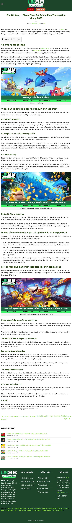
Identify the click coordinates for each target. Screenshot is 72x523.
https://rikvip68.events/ (45, 508)
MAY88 (29, 510)
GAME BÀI (59, 510)
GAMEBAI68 (9, 510)
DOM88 (49, 510)
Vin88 (24, 508)
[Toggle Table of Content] (18, 39)
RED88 (24, 510)
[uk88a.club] (36, 4)
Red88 (20, 508)
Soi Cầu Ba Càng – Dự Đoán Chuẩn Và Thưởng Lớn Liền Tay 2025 (27, 451)
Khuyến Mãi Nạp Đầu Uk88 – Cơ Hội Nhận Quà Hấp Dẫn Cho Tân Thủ (28, 439)
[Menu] (2, 4)
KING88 (65, 508)
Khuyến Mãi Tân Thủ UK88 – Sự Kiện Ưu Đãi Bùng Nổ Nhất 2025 (27, 433)
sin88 (54, 508)
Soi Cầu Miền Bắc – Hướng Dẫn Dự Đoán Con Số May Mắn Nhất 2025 (28, 457)
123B (19, 510)
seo (44, 23)
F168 (2, 510)
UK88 (34, 510)
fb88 (28, 508)
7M (15, 510)
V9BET (39, 510)
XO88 (31, 508)
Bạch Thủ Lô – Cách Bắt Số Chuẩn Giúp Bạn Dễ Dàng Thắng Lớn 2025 (29, 445)
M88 (54, 510)
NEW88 (60, 508)
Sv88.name (10, 508)
